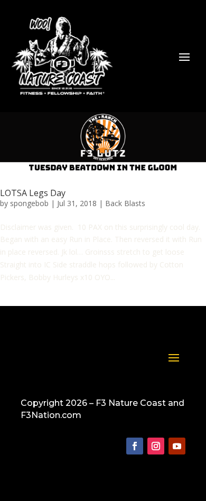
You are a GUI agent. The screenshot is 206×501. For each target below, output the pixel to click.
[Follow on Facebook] (134, 446)
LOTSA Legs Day (32, 193)
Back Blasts (125, 203)
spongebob (29, 203)
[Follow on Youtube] (176, 446)
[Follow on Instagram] (155, 446)
